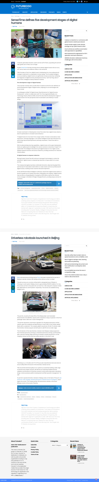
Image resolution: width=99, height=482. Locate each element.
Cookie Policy (35, 452)
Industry (25, 12)
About (12, 1)
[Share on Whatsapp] (13, 73)
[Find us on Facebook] (81, 1)
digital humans (49, 188)
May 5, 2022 (21, 26)
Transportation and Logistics (25, 234)
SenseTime (24, 67)
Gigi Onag (14, 26)
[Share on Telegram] (13, 76)
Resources (43, 12)
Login (86, 1)
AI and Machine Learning (25, 16)
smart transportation (29, 399)
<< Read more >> (18, 475)
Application (34, 12)
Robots (56, 188)
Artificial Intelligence (25, 188)
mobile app (48, 396)
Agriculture (68, 69)
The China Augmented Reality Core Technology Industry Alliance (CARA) (41, 190)
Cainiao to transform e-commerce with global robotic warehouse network (82, 447)
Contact (23, 1)
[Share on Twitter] (13, 66)
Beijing (38, 396)
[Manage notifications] (96, 479)
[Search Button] (87, 12)
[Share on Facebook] (13, 63)
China (43, 188)
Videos (59, 12)
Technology (15, 12)
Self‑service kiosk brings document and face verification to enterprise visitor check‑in (76, 266)
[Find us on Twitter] (79, 1)
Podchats (52, 12)
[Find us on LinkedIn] (77, 1)
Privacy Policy (35, 449)
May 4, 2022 (21, 241)
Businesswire (24, 392)
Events (65, 12)
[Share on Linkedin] (13, 70)
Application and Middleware (73, 78)
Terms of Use (34, 454)
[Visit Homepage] (21, 7)
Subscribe (17, 1)
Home (12, 16)
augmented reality (36, 188)
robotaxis (20, 399)
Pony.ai (39, 277)
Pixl (31, 480)
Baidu (18, 277)
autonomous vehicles (26, 396)
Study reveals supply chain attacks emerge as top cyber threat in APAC (82, 458)
